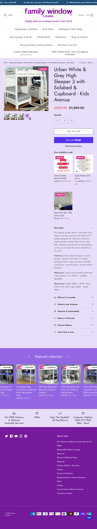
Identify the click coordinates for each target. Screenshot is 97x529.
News (59, 481)
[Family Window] (48, 15)
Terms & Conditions (65, 473)
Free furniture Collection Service (70, 489)
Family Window (10, 514)
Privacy (60, 469)
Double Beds (43, 37)
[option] (26, 88)
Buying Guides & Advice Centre (36, 45)
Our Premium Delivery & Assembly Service (74, 441)
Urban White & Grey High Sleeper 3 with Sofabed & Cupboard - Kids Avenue (49, 63)
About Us (60, 453)
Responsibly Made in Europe (68, 449)
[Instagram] (20, 436)
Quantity (57, 115)
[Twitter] (6, 436)
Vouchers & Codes (64, 493)
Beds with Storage (16, 63)
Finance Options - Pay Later (68, 465)
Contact (60, 485)
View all (48, 361)
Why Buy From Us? (67, 45)
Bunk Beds (48, 29)
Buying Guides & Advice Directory (71, 477)
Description (59, 227)
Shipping (60, 461)
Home (6, 63)
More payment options (73, 146)
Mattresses (60, 37)
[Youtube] (16, 436)
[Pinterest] (25, 436)
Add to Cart (73, 131)
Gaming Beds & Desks (20, 37)
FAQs (59, 445)
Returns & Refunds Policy (67, 457)
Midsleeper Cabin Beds (70, 29)
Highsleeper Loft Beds (26, 29)
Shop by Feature (79, 37)
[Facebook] (11, 436)
